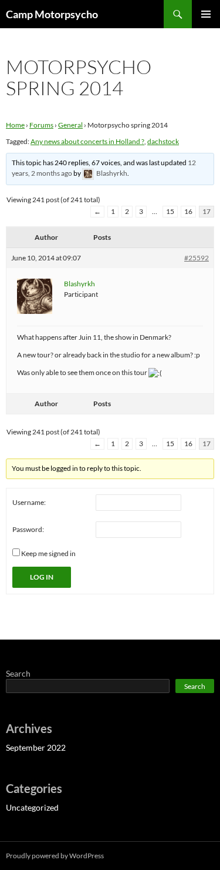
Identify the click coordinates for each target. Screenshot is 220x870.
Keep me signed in (48, 553)
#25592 (196, 257)
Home (15, 125)
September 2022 (36, 747)
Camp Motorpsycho (52, 14)
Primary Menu (206, 14)
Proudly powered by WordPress (55, 855)
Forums (41, 125)
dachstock (163, 141)
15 (170, 211)
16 (188, 211)
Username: (29, 502)
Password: (28, 529)
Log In (41, 577)
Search (18, 673)
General (70, 125)
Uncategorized (32, 807)
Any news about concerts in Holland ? (87, 141)
